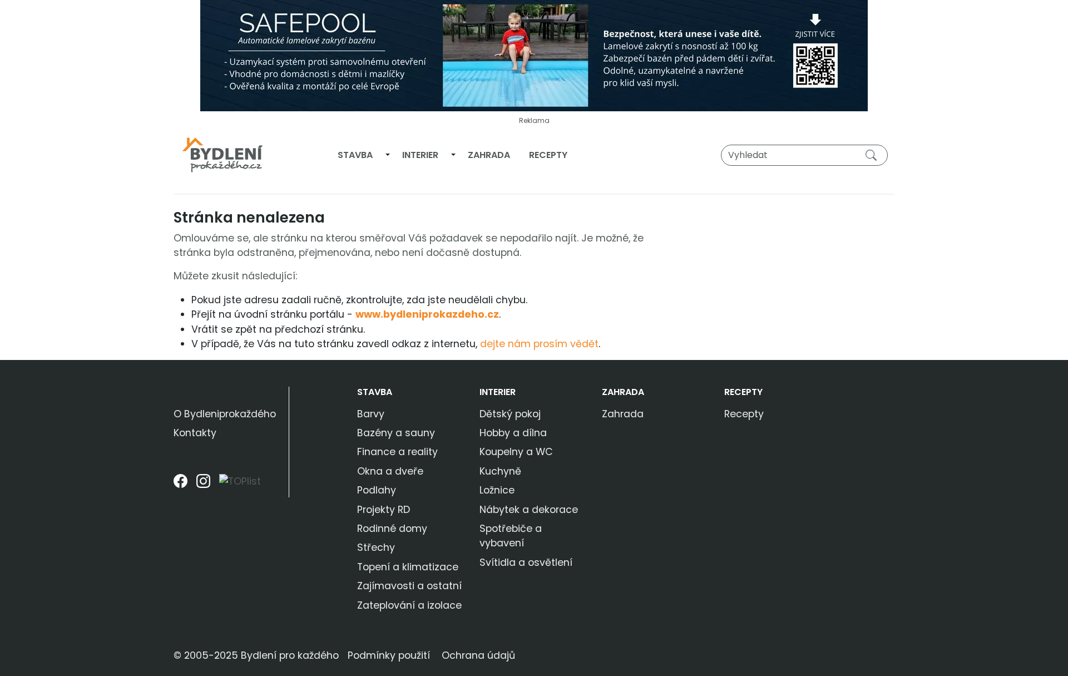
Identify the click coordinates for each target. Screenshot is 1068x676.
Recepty (548, 155)
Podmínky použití (389, 655)
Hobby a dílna (513, 433)
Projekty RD (383, 509)
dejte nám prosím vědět (539, 344)
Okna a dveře (390, 471)
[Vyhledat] (873, 154)
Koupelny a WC (516, 451)
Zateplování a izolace (409, 605)
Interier (420, 155)
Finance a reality (397, 451)
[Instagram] (203, 485)
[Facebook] (180, 485)
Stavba (355, 155)
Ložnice (497, 490)
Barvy (370, 414)
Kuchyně (500, 471)
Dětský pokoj (510, 414)
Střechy (376, 547)
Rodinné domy (392, 528)
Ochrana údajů (478, 655)
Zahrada (489, 155)
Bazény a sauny (396, 433)
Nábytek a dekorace (528, 509)
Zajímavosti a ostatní (409, 586)
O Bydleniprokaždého (225, 414)
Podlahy (376, 490)
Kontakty (195, 433)
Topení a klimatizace (407, 567)
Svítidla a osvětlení (525, 562)
